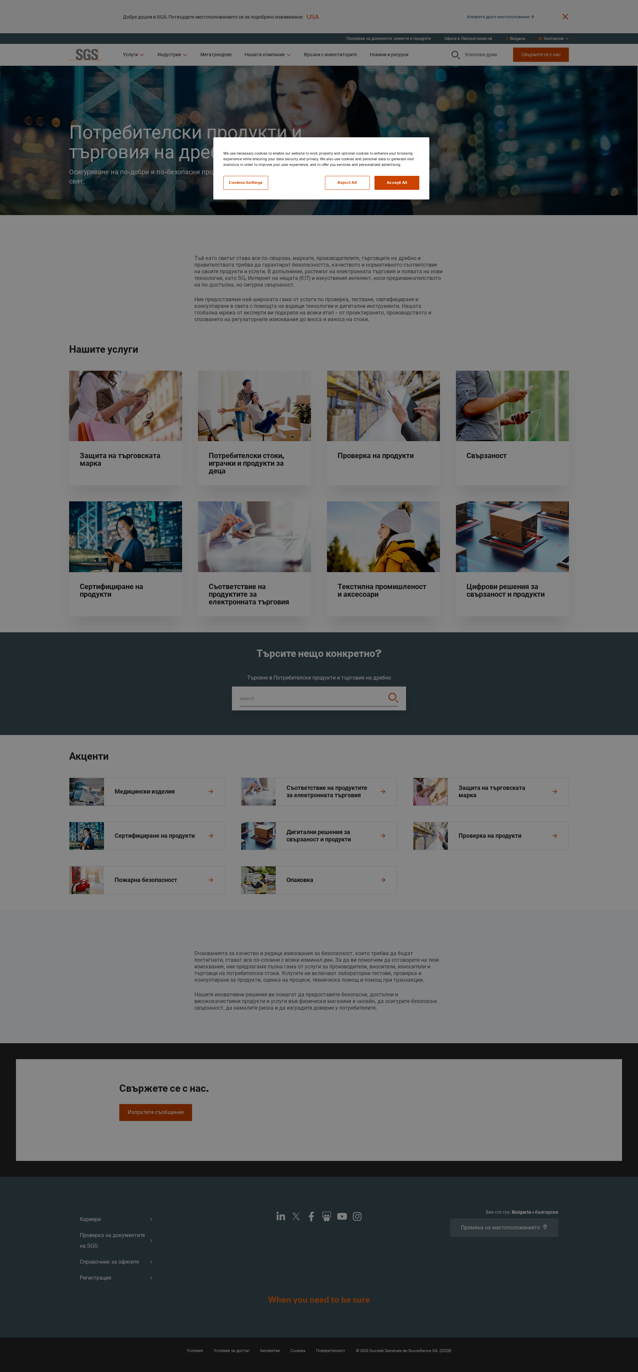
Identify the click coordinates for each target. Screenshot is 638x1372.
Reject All (347, 182)
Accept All (397, 182)
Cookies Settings (246, 182)
